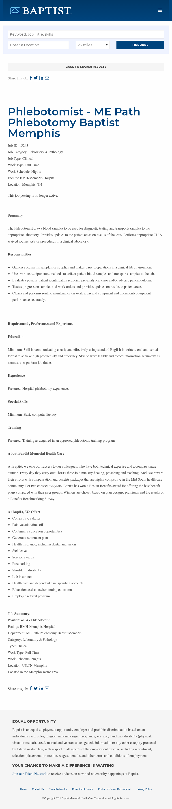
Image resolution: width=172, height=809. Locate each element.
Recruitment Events (82, 789)
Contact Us (38, 789)
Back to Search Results (86, 66)
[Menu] (160, 10)
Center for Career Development (114, 789)
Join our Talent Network (29, 773)
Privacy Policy (144, 789)
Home (23, 789)
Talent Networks (58, 789)
